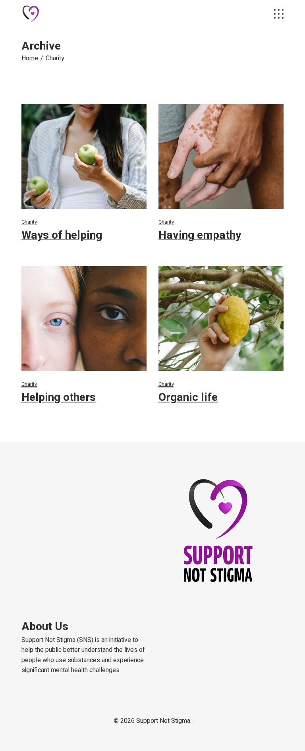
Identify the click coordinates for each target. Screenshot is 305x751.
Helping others (58, 397)
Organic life (188, 397)
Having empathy (199, 235)
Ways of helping (61, 235)
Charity (29, 222)
